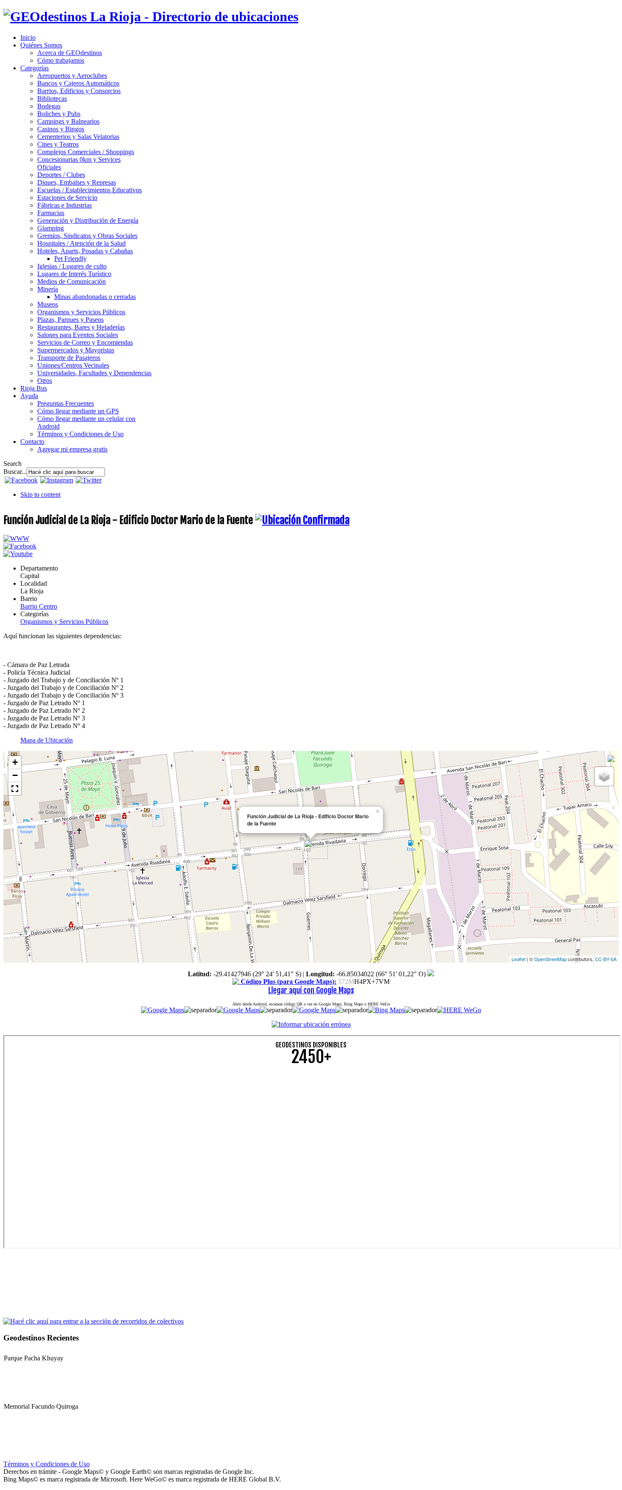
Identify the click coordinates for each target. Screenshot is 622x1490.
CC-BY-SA (605, 958)
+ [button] (15, 762)
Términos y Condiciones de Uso (46, 1464)
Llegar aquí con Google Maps (311, 990)
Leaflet (519, 958)
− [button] (15, 775)
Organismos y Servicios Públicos (64, 621)
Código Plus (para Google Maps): (287, 981)
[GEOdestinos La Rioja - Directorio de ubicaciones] (150, 16)
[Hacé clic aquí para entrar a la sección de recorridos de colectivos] (93, 1320)
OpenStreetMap (550, 958)
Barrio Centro (38, 606)
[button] (14, 788)
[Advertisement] (257, 1132)
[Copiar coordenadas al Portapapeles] (430, 974)
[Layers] (604, 776)
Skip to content (40, 494)
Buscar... (15, 471)
